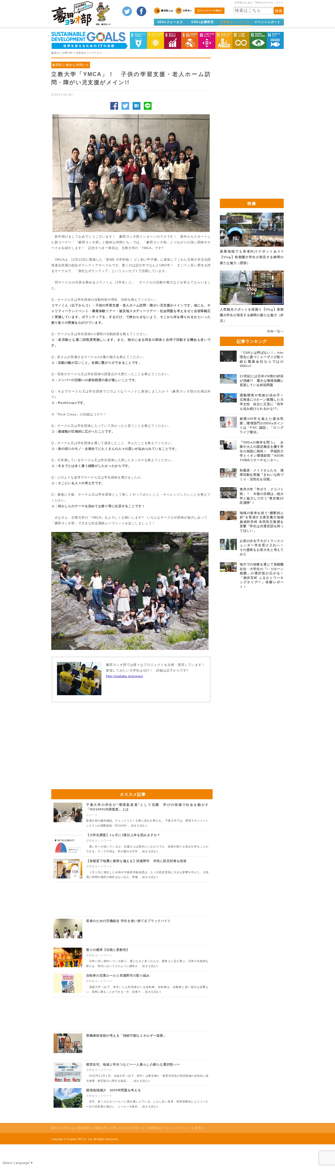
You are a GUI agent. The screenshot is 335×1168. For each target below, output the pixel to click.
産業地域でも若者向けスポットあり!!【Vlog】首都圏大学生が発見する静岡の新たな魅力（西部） (252, 257)
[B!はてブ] (136, 106)
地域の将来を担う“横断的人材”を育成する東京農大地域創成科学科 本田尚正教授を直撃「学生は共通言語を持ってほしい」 (262, 521)
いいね (114, 106)
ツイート (125, 106)
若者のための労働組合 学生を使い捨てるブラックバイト (128, 921)
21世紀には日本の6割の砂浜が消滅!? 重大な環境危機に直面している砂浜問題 (262, 380)
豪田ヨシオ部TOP (62, 52)
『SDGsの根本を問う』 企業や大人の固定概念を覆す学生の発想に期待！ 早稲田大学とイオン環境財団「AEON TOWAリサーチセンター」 (262, 451)
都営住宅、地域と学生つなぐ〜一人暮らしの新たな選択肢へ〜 (133, 1064)
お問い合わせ (118, 1128)
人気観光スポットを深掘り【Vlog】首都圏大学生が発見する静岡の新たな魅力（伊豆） (252, 315)
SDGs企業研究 (202, 22)
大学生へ (136, 1128)
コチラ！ (100, 414)
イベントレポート (267, 22)
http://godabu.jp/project (124, 676)
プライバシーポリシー (177, 1128)
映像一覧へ (275, 331)
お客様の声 (99, 1128)
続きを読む (139, 825)
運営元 (199, 1128)
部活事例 (83, 1128)
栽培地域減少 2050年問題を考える (113, 1090)
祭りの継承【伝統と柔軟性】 (108, 950)
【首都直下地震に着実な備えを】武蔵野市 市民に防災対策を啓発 (136, 861)
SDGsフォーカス (170, 22)
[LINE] (148, 106)
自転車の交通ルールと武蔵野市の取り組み (118, 975)
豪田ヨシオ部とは (62, 1128)
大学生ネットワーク (235, 22)
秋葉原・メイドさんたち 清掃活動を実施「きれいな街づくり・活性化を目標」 (262, 474)
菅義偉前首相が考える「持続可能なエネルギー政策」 (126, 1035)
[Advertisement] (91, 744)
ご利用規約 (152, 1128)
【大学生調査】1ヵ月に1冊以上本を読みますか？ (123, 835)
